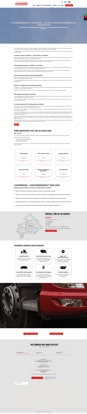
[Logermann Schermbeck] (25, 229)
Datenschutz (46, 411)
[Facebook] (15, 124)
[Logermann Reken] (29, 225)
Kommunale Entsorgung (43, 272)
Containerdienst (24, 256)
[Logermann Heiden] (27, 225)
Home (34, 5)
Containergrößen (63, 272)
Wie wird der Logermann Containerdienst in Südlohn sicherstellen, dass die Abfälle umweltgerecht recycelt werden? (38, 205)
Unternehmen (38, 5)
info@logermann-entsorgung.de (25, 160)
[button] (43, 192)
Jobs (58, 5)
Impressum (40, 411)
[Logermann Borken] (25, 224)
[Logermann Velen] (28, 223)
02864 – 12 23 (24, 161)
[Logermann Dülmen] (33, 225)
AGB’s (51, 411)
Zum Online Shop (69, 5)
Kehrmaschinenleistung (43, 256)
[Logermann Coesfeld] (31, 223)
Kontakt (62, 5)
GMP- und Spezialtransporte (63, 256)
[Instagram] (18, 124)
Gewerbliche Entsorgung (23, 272)
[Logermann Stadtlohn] (27, 220)
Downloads (55, 5)
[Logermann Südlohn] (26, 222)
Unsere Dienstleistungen (46, 5)
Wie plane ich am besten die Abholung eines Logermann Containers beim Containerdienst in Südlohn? (35, 191)
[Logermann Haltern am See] (31, 227)
